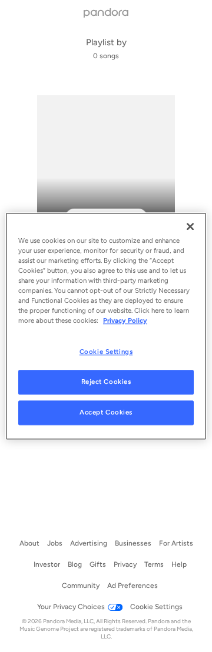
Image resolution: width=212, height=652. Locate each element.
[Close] (190, 226)
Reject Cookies (106, 381)
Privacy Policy (125, 320)
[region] (106, 326)
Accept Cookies (106, 412)
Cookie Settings (106, 351)
